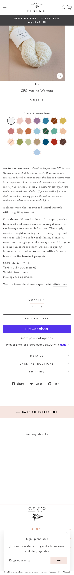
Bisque (19, 131)
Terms (43, 572)
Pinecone (62, 141)
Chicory (45, 120)
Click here (60, 283)
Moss (19, 141)
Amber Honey (37, 141)
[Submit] (59, 560)
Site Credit (64, 572)
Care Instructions (37, 363)
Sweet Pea (37, 152)
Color (37, 113)
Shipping (37, 371)
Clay (62, 131)
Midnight (45, 141)
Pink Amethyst (11, 131)
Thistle (37, 120)
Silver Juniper (54, 131)
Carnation (19, 120)
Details (37, 355)
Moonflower (11, 120)
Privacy (53, 572)
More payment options (37, 338)
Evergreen (45, 131)
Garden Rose (54, 141)
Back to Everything (39, 412)
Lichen (28, 141)
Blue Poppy (37, 131)
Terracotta (28, 131)
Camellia (28, 120)
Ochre (62, 120)
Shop (36, 529)
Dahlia (54, 120)
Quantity (37, 299)
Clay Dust (11, 141)
